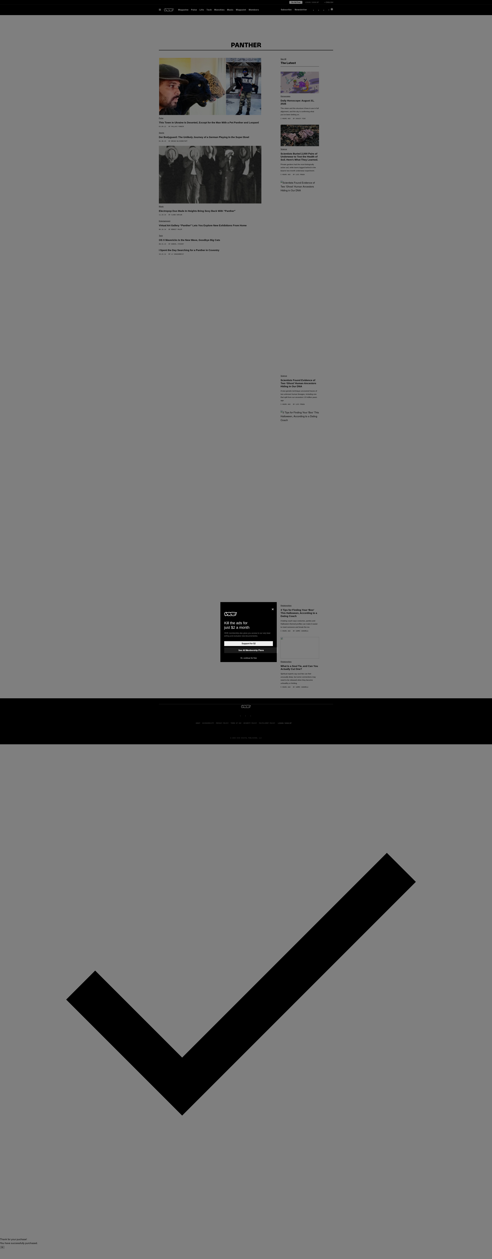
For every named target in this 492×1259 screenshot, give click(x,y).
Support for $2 (249, 643)
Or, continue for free (248, 658)
